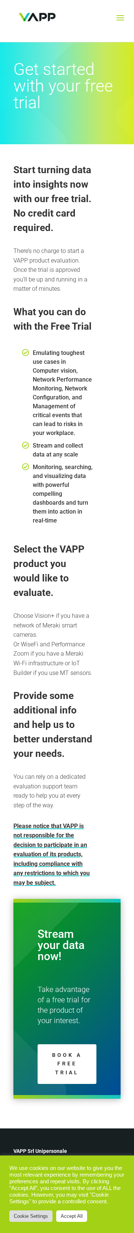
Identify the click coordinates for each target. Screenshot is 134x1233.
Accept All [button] (72, 1216)
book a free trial (67, 1064)
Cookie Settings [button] (31, 1216)
